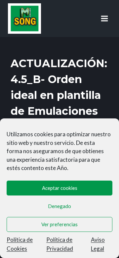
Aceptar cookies (59, 188)
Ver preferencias (59, 224)
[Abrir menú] (104, 18)
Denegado (59, 206)
